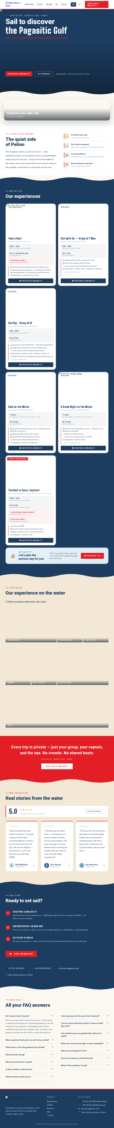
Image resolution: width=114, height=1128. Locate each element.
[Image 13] (40, 317)
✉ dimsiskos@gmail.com (69, 968)
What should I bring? (29, 1054)
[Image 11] (38, 233)
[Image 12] (39, 317)
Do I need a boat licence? (29, 1016)
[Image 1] (21, 233)
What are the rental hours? (29, 1076)
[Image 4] (26, 233)
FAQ (56, 4)
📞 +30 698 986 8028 (41, 968)
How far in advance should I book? (84, 1058)
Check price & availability (93, 4)
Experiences (29, 4)
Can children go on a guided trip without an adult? (84, 1034)
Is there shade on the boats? (29, 1069)
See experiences (44, 74)
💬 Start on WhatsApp (21, 954)
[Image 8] (89, 233)
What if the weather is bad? (84, 1065)
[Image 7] (32, 233)
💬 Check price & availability (30, 281)
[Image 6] (30, 233)
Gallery (40, 4)
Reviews (49, 4)
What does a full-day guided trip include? (29, 1047)
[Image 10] (36, 317)
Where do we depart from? (84, 1050)
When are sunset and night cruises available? (84, 1043)
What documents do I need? (29, 1062)
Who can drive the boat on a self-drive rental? (29, 1040)
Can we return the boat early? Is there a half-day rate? (84, 1024)
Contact (64, 4)
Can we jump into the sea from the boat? (84, 1016)
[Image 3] (24, 233)
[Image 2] (79, 233)
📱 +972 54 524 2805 (15, 968)
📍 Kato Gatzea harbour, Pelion (19, 975)
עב (79, 4)
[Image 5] (27, 233)
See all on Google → (95, 811)
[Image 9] (35, 233)
